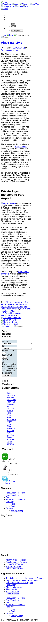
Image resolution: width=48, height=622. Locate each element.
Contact (9, 28)
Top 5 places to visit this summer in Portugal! (11, 397)
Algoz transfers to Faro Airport (14, 307)
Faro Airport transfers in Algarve (11, 418)
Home (3, 35)
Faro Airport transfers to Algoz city (15, 310)
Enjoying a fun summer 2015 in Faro (11, 408)
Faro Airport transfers (10, 309)
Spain (13, 26)
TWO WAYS (7, 355)
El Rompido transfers (12, 313)
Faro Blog (10, 22)
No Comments (7, 326)
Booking (9, 17)
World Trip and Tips (14, 569)
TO (3, 346)
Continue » (6, 375)
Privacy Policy (17, 31)
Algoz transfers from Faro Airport (15, 304)
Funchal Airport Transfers (17, 562)
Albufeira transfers (11, 429)
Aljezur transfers (8, 315)
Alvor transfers (10, 434)
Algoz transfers (11, 42)
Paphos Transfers (13, 566)
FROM (5, 341)
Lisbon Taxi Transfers (15, 564)
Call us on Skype (8, 482)
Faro (13, 24)
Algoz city (10, 302)
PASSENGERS (9, 350)
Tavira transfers (10, 438)
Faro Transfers (12, 15)
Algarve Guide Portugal (16, 560)
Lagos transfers (10, 443)
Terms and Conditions (15, 19)
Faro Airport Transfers (15, 13)
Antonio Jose (6, 50)
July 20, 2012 (19, 48)
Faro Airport (10, 425)
